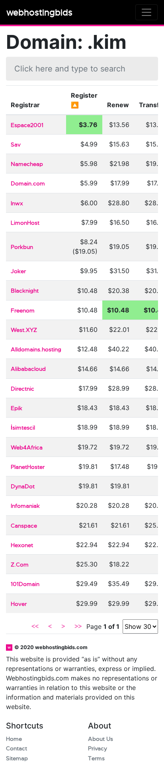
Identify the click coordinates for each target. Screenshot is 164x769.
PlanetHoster (28, 467)
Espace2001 (27, 125)
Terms (96, 758)
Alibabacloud (28, 369)
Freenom (23, 310)
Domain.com (28, 183)
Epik (16, 408)
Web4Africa (27, 447)
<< (35, 626)
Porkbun (22, 247)
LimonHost (25, 223)
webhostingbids (39, 12)
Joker (18, 271)
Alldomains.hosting (36, 349)
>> (78, 626)
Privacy (97, 748)
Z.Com (20, 564)
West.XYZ (24, 330)
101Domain (25, 584)
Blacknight (25, 290)
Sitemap (17, 758)
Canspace (24, 525)
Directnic (22, 388)
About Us (100, 739)
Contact (16, 748)
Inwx (17, 203)
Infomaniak (25, 506)
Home (14, 739)
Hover (19, 604)
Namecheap (27, 164)
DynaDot (23, 486)
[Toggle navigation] (146, 12)
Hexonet (22, 545)
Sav (16, 144)
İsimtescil (23, 427)
